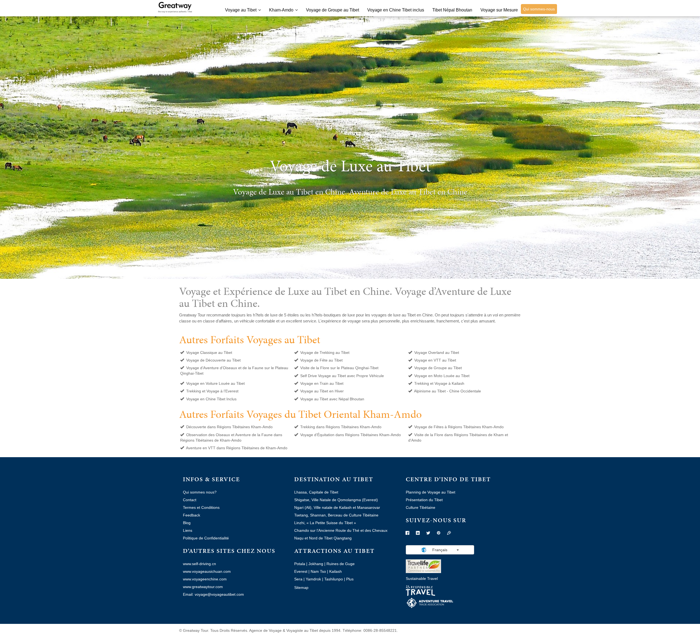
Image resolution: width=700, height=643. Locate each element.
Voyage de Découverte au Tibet (213, 360)
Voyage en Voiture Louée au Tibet (215, 383)
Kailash (335, 571)
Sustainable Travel (422, 578)
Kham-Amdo (281, 10)
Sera (298, 579)
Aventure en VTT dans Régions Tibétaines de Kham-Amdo (236, 448)
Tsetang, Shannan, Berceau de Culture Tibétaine (336, 515)
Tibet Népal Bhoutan (452, 10)
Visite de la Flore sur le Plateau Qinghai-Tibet (339, 368)
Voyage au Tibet (240, 10)
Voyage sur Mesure (499, 10)
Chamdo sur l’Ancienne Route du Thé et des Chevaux (340, 530)
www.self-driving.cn (199, 564)
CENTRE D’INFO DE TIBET (448, 479)
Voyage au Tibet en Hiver (322, 391)
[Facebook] (407, 533)
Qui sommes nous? (200, 492)
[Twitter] (428, 533)
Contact (189, 500)
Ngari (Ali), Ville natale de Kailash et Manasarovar (337, 507)
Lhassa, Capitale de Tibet (316, 492)
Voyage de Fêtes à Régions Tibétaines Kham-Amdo (459, 427)
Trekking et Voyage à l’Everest (212, 391)
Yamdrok (313, 579)
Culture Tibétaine (420, 507)
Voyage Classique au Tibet (209, 352)
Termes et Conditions (201, 507)
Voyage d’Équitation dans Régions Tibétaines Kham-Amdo (350, 435)
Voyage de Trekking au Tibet (324, 352)
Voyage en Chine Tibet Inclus (211, 399)
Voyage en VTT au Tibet (435, 360)
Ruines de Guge (340, 564)
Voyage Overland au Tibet (436, 352)
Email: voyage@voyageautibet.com (213, 594)
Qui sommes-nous (539, 9)
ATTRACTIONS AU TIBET (334, 551)
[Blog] (449, 533)
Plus (350, 579)
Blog (187, 523)
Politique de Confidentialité (206, 538)
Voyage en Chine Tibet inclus (395, 10)
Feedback (191, 515)
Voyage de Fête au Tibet (321, 360)
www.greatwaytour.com (203, 587)
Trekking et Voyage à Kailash (439, 383)
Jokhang (315, 564)
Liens (187, 530)
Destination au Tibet (333, 479)
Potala (299, 564)
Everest (300, 571)
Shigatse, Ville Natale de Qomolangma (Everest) (336, 500)
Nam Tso (318, 571)
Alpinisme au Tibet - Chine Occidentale (447, 391)
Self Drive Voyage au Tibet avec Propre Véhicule (342, 376)
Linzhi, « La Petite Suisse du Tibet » (325, 523)
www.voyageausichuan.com (207, 571)
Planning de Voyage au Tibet (430, 492)
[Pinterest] (439, 533)
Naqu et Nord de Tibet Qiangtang (323, 538)
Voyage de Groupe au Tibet (332, 10)
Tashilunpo (333, 579)
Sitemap (301, 587)
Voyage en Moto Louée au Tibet (441, 376)
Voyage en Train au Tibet (321, 383)
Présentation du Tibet (424, 500)
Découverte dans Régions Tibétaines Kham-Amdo (229, 427)
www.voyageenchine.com (205, 579)
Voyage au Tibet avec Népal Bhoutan (332, 399)
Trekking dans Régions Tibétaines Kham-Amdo (340, 427)
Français (439, 550)
